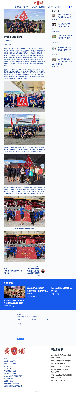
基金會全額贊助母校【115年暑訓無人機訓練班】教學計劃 (62, 61)
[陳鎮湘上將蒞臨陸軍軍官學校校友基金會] (53, 15)
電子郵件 (34, 319)
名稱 (19, 319)
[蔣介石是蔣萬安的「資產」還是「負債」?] (54, 24)
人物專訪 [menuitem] (34, 7)
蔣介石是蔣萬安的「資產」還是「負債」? (61, 26)
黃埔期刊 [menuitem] (50, 7)
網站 (47, 319)
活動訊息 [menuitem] (25, 7)
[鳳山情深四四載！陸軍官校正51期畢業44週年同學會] (14, 292)
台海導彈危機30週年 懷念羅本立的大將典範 (62, 50)
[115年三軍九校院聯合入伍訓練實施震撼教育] (54, 36)
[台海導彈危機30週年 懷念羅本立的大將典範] (54, 48)
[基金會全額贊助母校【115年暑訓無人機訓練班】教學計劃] (54, 59)
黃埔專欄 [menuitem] (42, 7)
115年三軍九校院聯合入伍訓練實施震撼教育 (62, 38)
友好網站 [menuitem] (58, 7)
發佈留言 (20, 338)
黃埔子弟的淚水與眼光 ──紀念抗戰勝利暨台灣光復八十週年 (37, 291)
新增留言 (21, 324)
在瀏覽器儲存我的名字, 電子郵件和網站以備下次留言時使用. (28, 334)
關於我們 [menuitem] (18, 7)
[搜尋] (70, 7)
